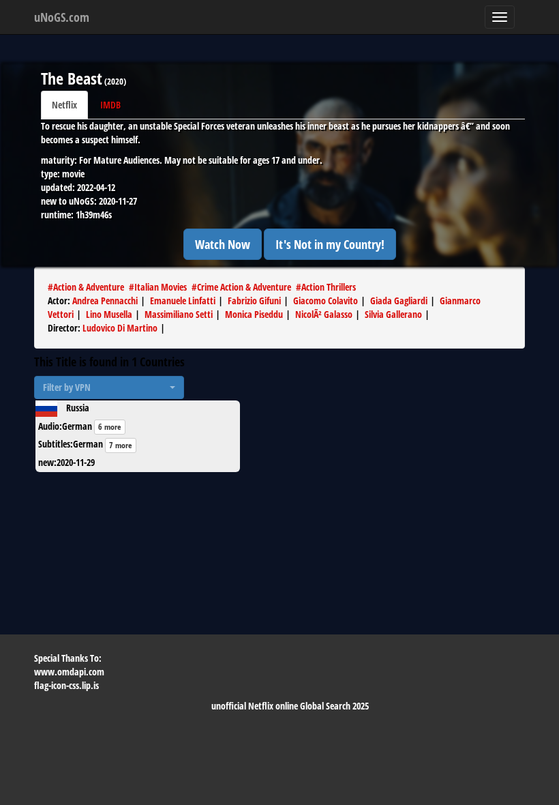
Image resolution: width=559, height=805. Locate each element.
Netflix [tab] (64, 104)
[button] (109, 387)
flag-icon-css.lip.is (66, 685)
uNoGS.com (61, 17)
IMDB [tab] (110, 104)
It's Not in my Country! (329, 244)
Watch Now (222, 244)
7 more (120, 445)
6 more (109, 427)
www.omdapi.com (69, 671)
